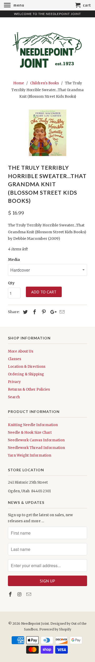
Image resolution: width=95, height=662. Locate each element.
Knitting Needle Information (33, 425)
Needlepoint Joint (35, 623)
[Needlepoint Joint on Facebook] (11, 594)
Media (14, 259)
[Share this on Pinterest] (43, 312)
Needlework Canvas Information (36, 440)
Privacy (14, 382)
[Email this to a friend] (61, 312)
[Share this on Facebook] (34, 312)
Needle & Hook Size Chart (30, 432)
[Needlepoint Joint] (47, 48)
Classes (14, 359)
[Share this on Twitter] (24, 312)
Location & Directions (26, 366)
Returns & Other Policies (29, 389)
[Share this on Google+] (52, 312)
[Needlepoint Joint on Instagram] (20, 594)
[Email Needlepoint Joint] (29, 594)
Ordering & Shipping (26, 374)
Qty (11, 283)
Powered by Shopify (55, 629)
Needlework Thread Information (36, 448)
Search (14, 397)
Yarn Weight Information (29, 455)
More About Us (20, 351)
